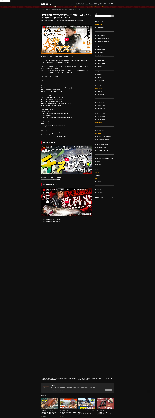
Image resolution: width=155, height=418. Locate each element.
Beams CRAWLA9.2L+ (72, 20)
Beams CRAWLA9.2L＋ (100, 85)
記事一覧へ (108, 390)
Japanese (4, 1)
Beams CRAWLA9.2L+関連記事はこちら (51, 221)
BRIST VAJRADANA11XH (100, 119)
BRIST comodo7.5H (99, 111)
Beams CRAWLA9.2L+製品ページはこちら (52, 219)
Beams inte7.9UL (99, 74)
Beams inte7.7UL (99, 71)
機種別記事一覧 (99, 21)
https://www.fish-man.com (58, 390)
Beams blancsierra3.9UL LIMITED (102, 38)
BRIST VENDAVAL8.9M (100, 102)
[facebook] (101, 3)
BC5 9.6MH (97, 169)
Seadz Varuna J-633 (99, 130)
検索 (96, 14)
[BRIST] (78, 3)
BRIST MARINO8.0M (99, 94)
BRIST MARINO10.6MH (100, 99)
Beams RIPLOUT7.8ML (100, 60)
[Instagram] (98, 4)
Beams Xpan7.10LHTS (100, 35)
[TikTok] (103, 4)
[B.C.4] (84, 3)
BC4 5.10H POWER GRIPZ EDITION (102, 147)
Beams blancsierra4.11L (100, 46)
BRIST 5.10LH (98, 189)
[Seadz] (91, 3)
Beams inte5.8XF (99, 66)
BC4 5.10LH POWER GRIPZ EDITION (102, 142)
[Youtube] (95, 3)
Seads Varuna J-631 (99, 125)
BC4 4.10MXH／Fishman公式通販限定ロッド (104, 136)
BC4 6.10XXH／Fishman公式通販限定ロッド (104, 158)
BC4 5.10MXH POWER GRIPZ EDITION (103, 144)
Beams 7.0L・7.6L (99, 184)
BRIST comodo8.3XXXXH (100, 113)
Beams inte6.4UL (99, 69)
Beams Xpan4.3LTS (99, 32)
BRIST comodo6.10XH (100, 108)
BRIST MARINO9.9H (99, 97)
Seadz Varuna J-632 (99, 127)
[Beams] (73, 3)
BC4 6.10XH (97, 155)
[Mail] (107, 3)
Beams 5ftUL (98, 181)
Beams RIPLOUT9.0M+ (100, 63)
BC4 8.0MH (97, 161)
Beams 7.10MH (98, 186)
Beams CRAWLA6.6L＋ (100, 80)
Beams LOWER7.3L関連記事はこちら (50, 179)
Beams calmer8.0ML (99, 27)
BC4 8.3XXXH (98, 164)
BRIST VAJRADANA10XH (100, 116)
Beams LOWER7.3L (80, 20)
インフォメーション (63, 20)
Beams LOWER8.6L (99, 58)
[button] (149, 391)
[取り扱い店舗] (105, 3)
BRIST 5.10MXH (98, 192)
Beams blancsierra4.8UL (100, 44)
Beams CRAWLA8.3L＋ (100, 83)
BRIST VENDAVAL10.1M (100, 105)
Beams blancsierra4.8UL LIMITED (102, 41)
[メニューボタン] (112, 4)
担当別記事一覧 (99, 197)
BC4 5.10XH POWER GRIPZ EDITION (102, 150)
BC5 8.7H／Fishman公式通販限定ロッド (103, 167)
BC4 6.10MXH (98, 153)
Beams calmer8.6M (99, 30)
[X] (96, 3)
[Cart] (109, 4)
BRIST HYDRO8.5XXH (99, 91)
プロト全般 (97, 175)
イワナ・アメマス (57, 20)
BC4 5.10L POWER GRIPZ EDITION (102, 139)
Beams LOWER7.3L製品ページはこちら (51, 177)
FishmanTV (51, 20)
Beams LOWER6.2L (99, 52)
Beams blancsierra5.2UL (100, 49)
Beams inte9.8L (98, 77)
